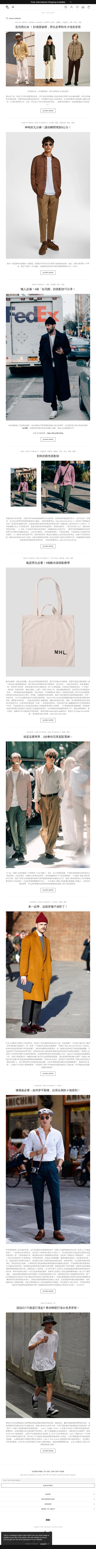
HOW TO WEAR (27, 123)
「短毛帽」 (25, 428)
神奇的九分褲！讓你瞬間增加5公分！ (48, 127)
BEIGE (24, 22)
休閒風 (58, 22)
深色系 (49, 451)
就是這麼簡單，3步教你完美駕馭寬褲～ (48, 736)
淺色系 (55, 451)
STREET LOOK (49, 22)
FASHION (39, 22)
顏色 (74, 451)
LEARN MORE (48, 111)
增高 (56, 123)
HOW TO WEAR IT (41, 123)
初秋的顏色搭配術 (48, 456)
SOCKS (55, 902)
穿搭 (79, 22)
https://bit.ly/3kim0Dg (55, 433)
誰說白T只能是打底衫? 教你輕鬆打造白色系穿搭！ (48, 1307)
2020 (22, 451)
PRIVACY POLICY (31, 1544)
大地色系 (65, 22)
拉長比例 (62, 123)
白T (54, 1303)
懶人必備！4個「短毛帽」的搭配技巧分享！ (48, 289)
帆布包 (61, 558)
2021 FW (18, 22)
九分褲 (51, 123)
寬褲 (63, 732)
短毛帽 (53, 284)
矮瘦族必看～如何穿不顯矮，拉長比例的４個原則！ (48, 1090)
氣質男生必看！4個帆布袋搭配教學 (48, 562)
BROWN (31, 22)
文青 (70, 22)
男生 (75, 22)
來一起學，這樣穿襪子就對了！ (48, 906)
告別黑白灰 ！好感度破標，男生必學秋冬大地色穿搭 (48, 26)
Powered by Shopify (57, 1527)
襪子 (64, 902)
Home (43, 12)
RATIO (59, 1086)
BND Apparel (13, 7)
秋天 (58, 284)
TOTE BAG (54, 558)
